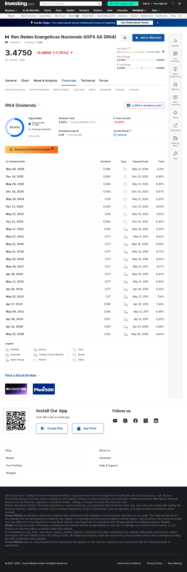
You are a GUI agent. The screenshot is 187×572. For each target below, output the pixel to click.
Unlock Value (153, 52)
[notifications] (173, 3)
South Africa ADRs (106, 16)
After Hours (60, 16)
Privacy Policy (154, 563)
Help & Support (108, 465)
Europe (134, 16)
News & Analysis (45, 80)
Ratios (92, 89)
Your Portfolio (14, 465)
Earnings (120, 89)
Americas (122, 16)
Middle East (147, 16)
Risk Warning (175, 563)
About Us (104, 450)
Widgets (11, 472)
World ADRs (88, 16)
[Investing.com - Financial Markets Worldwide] (19, 3)
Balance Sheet (61, 89)
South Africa (45, 16)
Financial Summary (15, 89)
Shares (11, 16)
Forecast (133, 89)
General (11, 80)
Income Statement (39, 89)
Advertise (105, 457)
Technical (88, 80)
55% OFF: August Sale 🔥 (123, 3)
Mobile (10, 457)
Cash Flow (79, 89)
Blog (8, 450)
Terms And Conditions (129, 563)
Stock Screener (28, 16)
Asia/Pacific (161, 16)
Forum (103, 80)
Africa (173, 16)
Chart (25, 80)
